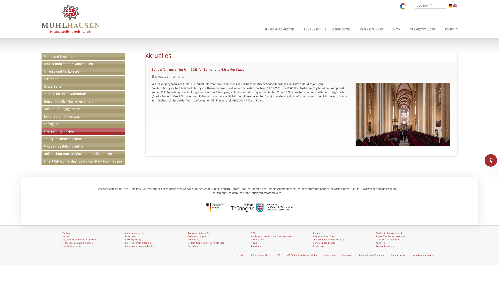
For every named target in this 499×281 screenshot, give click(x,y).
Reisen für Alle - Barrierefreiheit (68, 102)
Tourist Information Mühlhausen (68, 64)
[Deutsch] (450, 6)
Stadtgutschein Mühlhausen (65, 139)
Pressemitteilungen (59, 131)
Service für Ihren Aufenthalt (65, 94)
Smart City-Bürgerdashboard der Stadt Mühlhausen (83, 162)
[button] (358, 32)
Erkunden (51, 79)
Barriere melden (398, 255)
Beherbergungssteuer (423, 255)
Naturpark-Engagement (62, 109)
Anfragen (51, 124)
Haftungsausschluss (260, 255)
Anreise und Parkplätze (61, 72)
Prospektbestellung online (64, 147)
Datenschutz (330, 255)
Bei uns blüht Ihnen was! (62, 117)
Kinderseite (53, 87)
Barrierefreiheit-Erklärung (371, 255)
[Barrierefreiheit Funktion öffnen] (491, 160)
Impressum (347, 255)
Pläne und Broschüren (61, 57)
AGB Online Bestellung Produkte (302, 255)
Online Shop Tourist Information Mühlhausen (78, 154)
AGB (278, 255)
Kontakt (240, 255)
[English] (455, 6)
